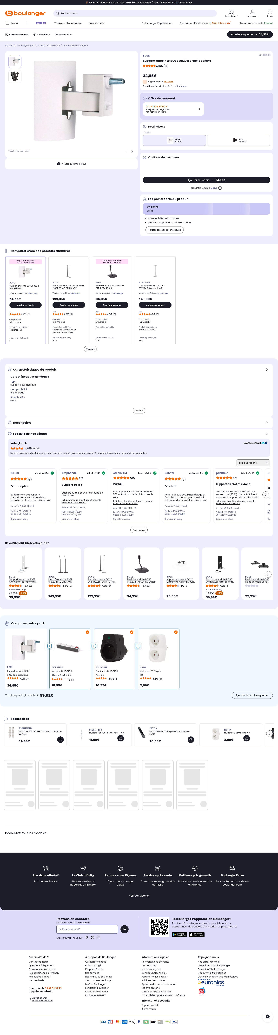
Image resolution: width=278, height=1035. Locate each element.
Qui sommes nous (95, 961)
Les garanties (149, 965)
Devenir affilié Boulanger (212, 969)
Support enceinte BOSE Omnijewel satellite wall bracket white (22, 582)
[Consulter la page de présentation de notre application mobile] (179, 934)
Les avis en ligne (151, 988)
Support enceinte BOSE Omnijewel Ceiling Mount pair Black (180, 582)
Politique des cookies (153, 980)
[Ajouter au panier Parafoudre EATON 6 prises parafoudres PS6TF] (191, 739)
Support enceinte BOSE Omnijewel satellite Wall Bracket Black (219, 582)
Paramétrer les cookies (155, 976)
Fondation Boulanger (97, 988)
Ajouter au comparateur (74, 163)
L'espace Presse (94, 969)
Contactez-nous (38, 961)
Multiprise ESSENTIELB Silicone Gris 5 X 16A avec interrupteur (62, 674)
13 (166, 66)
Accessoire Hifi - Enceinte (76, 45)
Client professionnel (96, 991)
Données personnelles (154, 973)
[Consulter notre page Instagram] (98, 938)
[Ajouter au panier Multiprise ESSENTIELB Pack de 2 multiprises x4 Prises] (60, 739)
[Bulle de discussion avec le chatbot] (267, 1016)
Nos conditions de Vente (155, 961)
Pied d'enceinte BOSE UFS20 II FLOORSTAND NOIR (60, 582)
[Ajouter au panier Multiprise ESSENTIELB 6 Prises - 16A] (120, 738)
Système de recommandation (159, 984)
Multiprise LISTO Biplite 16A (150, 673)
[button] (265, 494)
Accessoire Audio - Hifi (48, 45)
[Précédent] (126, 151)
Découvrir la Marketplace (212, 973)
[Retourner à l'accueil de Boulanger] (25, 13)
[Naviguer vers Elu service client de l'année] (223, 991)
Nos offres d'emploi (209, 961)
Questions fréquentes (41, 965)
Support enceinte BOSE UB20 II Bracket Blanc (18, 673)
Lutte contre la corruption (156, 991)
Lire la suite (44, 500)
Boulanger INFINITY (95, 995)
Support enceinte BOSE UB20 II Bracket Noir (81, 501)
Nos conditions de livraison (44, 973)
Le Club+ (168, 81)
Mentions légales (151, 969)
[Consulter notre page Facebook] (87, 938)
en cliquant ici (139, 453)
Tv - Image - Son (24, 45)
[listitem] (15, 76)
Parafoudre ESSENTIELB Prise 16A (107, 673)
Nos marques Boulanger (98, 976)
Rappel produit (150, 1005)
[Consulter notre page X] (92, 938)
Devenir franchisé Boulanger (214, 965)
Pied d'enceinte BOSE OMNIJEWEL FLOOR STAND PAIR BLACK (102, 582)
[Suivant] (132, 151)
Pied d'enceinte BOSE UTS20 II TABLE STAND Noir (141, 580)
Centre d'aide (36, 980)
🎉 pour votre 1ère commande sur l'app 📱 (139, 2)
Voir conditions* (139, 896)
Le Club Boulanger (95, 984)
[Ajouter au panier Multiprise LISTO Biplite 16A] (246, 738)
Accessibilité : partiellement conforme (163, 995)
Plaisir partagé (93, 965)
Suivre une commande (42, 969)
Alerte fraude (149, 1009)
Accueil (9, 45)
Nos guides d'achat (39, 976)
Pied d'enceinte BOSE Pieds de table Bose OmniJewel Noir (257, 582)
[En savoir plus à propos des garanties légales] (220, 188)
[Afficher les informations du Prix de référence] (25, 590)
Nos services (92, 973)
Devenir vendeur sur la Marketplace (218, 976)
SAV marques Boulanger (98, 980)
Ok (124, 929)
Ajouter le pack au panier (252, 695)
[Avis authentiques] (254, 443)
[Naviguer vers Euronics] (223, 982)
